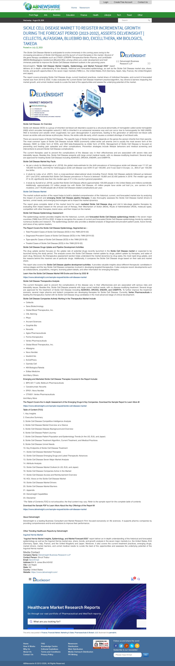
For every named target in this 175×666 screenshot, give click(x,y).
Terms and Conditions (50, 652)
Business (56, 15)
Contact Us (143, 2)
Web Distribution (75, 649)
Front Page (33, 15)
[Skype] (131, 646)
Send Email (34, 560)
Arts (45, 15)
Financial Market (54, 633)
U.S (96, 633)
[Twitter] (121, 646)
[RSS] (137, 646)
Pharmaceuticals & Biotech (84, 633)
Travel (129, 15)
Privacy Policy (47, 655)
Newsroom (85, 7)
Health (95, 15)
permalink (112, 633)
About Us (27, 652)
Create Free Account (123, 2)
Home (74, 7)
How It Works (29, 646)
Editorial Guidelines (49, 649)
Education (70, 15)
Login (105, 2)
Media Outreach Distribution (80, 652)
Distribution (73, 646)
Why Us (26, 649)
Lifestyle (107, 15)
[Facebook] (115, 646)
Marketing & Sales (67, 633)
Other (140, 15)
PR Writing (72, 655)
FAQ (43, 644)
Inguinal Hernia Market (33, 535)
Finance (84, 15)
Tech (119, 15)
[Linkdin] (126, 646)
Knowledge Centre (49, 646)
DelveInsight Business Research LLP (54, 555)
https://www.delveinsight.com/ (44, 572)
